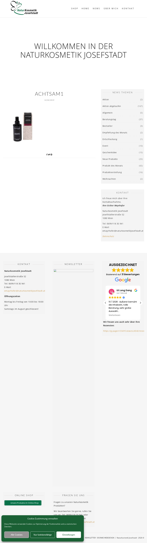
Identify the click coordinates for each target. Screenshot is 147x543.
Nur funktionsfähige (43, 535)
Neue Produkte (110, 159)
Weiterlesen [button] (114, 315)
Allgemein (107, 112)
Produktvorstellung (112, 172)
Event (105, 145)
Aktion (105, 99)
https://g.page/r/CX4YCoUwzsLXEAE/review (124, 331)
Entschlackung (109, 139)
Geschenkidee (109, 152)
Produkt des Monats (112, 165)
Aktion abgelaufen (111, 106)
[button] (140, 303)
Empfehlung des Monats (114, 132)
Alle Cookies (17, 535)
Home (85, 8)
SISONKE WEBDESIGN (105, 538)
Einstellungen (68, 535)
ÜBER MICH (111, 8)
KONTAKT (128, 8)
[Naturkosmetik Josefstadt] (24, 8)
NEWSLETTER (90, 538)
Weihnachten (109, 178)
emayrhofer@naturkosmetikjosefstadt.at (24, 290)
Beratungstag (109, 119)
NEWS (96, 8)
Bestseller (107, 126)
